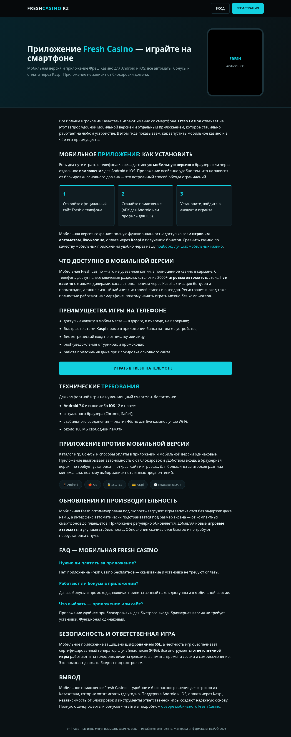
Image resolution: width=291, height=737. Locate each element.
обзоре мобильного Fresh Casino (190, 706)
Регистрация (247, 8)
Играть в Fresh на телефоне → (146, 368)
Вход (220, 8)
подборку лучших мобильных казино (189, 246)
